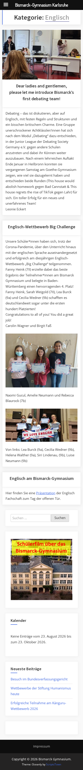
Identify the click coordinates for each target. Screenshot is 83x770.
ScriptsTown (53, 764)
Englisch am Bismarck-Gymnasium (42, 478)
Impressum (41, 746)
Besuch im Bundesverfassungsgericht (39, 679)
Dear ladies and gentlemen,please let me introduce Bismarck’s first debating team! (41, 92)
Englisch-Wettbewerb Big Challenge (41, 226)
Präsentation (45, 493)
